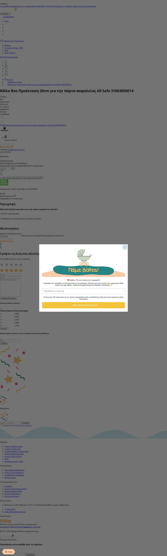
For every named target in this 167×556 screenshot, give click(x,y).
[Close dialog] (125, 247)
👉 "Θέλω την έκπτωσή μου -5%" (83, 305)
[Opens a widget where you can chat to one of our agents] (8, 552)
